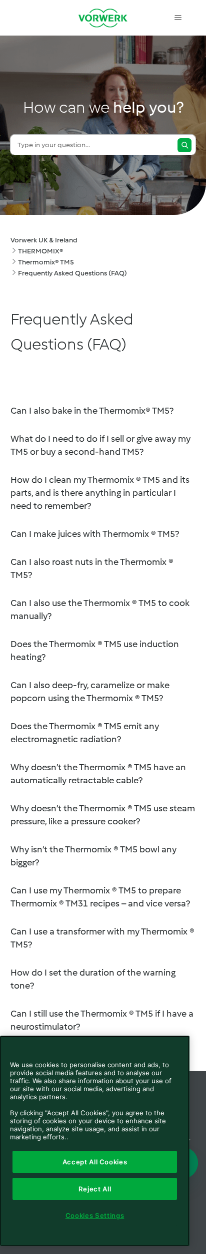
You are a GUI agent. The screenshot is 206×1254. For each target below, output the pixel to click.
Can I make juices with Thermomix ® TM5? (94, 533)
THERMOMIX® (40, 251)
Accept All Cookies (95, 1162)
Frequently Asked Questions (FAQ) (72, 273)
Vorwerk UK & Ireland (44, 240)
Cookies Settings (95, 1215)
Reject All (95, 1189)
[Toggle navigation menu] (178, 18)
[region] (95, 1141)
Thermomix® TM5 (46, 262)
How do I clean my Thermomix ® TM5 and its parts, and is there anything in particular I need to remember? (100, 492)
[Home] (103, 18)
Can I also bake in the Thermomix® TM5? (92, 410)
